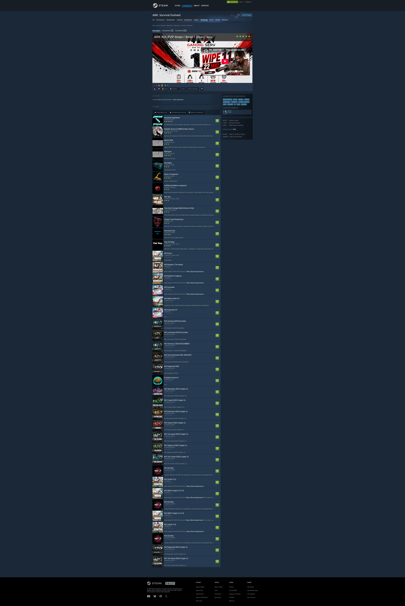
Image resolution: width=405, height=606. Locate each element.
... (234, 104)
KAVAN (230, 104)
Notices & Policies (235, 594)
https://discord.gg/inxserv (195, 271)
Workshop (169, 25)
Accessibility (233, 590)
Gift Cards (199, 601)
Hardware (218, 594)
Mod (234, 129)
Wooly (241, 99)
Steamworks (200, 594)
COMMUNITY (187, 6)
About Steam (200, 587)
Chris (235, 99)
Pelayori (234, 102)
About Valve (218, 587)
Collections (177, 25)
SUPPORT (205, 6)
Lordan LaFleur (244, 102)
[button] (155, 85)
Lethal (247, 99)
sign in (241, 2)
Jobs (216, 590)
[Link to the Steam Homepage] (160, 7)
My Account (251, 597)
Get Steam (250, 587)
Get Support (251, 594)
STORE (177, 6)
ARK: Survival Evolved (159, 25)
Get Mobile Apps (252, 590)
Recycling (218, 597)
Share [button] (183, 89)
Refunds (231, 601)
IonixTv (244, 104)
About (197, 6)
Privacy (231, 587)
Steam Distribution (202, 597)
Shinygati (226, 102)
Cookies (231, 597)
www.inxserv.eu (178, 99)
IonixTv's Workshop (186, 25)
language (247, 2)
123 (224, 104)
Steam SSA (199, 590)
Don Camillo (227, 99)
